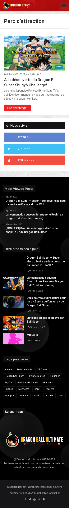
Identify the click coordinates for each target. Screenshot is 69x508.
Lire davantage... (17, 108)
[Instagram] (39, 499)
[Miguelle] (13, 338)
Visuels (49, 395)
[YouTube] (34, 499)
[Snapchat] (43, 499)
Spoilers (50, 389)
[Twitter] (30, 499)
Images (9, 389)
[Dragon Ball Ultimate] (16, 5)
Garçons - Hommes (27, 382)
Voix (61, 395)
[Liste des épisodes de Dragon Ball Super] (13, 323)
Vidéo (37, 395)
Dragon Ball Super (14, 376)
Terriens (24, 395)
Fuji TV (8, 382)
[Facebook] (25, 499)
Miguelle (32, 334)
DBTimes (42, 369)
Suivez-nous (14, 412)
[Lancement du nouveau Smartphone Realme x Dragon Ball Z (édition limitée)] (13, 283)
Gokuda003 (12, 74)
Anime (8, 369)
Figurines (55, 376)
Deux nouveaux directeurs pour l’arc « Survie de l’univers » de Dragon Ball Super (46, 301)
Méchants (23, 389)
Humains (48, 382)
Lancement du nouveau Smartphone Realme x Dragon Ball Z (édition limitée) (45, 281)
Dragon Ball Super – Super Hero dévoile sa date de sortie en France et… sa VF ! (46, 261)
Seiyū (37, 389)
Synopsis (10, 395)
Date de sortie (24, 369)
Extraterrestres (37, 376)
